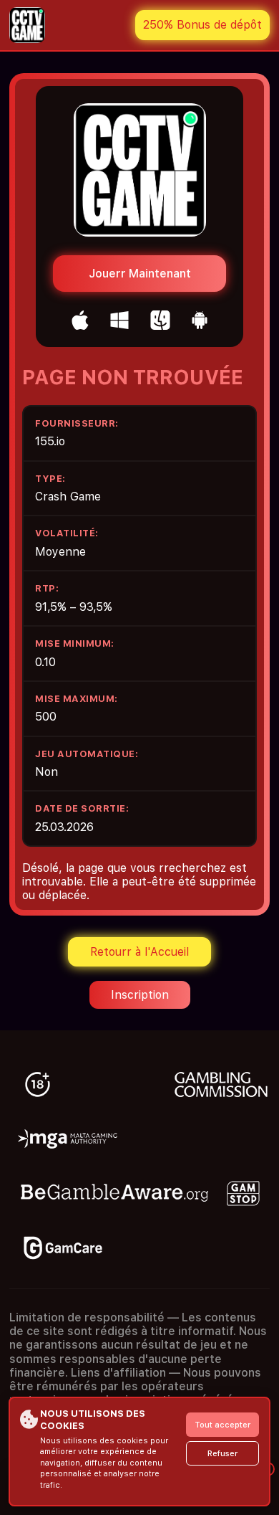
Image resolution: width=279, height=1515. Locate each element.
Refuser (222, 1453)
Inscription (140, 995)
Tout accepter (222, 1425)
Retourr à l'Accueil (139, 952)
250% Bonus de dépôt (202, 25)
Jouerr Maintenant (140, 273)
